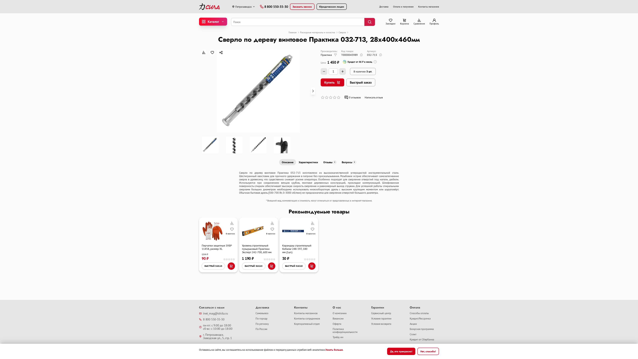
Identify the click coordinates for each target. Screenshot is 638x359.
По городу (261, 318)
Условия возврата (381, 323)
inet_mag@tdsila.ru (215, 313)
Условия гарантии (381, 318)
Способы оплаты (419, 313)
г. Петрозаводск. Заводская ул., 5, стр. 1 (217, 336)
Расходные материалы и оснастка (317, 32)
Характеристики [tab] (308, 162)
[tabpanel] (319, 182)
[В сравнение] (204, 53)
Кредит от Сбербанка (422, 339)
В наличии (363, 71)
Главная (293, 32)
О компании (340, 313)
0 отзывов (355, 97)
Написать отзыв (374, 97)
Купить (329, 82)
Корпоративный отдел (307, 323)
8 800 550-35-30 (213, 319)
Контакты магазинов (428, 6)
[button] (313, 91)
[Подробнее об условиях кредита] (375, 61)
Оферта (337, 323)
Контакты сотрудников (307, 318)
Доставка (384, 6)
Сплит (413, 334)
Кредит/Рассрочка (420, 318)
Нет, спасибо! (428, 351)
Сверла (342, 32)
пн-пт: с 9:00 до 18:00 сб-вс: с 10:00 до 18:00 (217, 327)
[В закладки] (212, 53)
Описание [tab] (287, 162)
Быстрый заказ (361, 82)
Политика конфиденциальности (345, 330)
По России (261, 329)
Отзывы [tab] (329, 162)
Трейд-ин (338, 337)
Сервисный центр (381, 313)
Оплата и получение (403, 6)
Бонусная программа (422, 329)
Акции (413, 323)
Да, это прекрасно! (401, 351)
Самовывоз (262, 313)
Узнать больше (334, 349)
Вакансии (338, 318)
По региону (262, 323)
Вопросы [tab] (348, 162)
